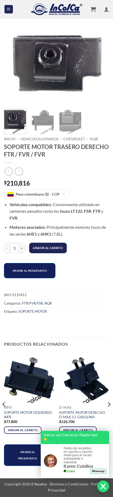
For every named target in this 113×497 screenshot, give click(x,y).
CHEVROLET (74, 139)
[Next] (100, 66)
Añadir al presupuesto (30, 270)
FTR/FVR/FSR (32, 303)
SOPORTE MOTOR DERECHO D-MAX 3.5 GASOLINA (82, 414)
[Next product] (8, 171)
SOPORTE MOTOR (32, 311)
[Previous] (12, 66)
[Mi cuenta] (106, 9)
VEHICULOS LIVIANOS (39, 139)
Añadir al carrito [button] (23, 430)
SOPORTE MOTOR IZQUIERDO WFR (28, 414)
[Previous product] (19, 171)
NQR (94, 139)
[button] (8, 9)
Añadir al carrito (48, 248)
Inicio (10, 139)
